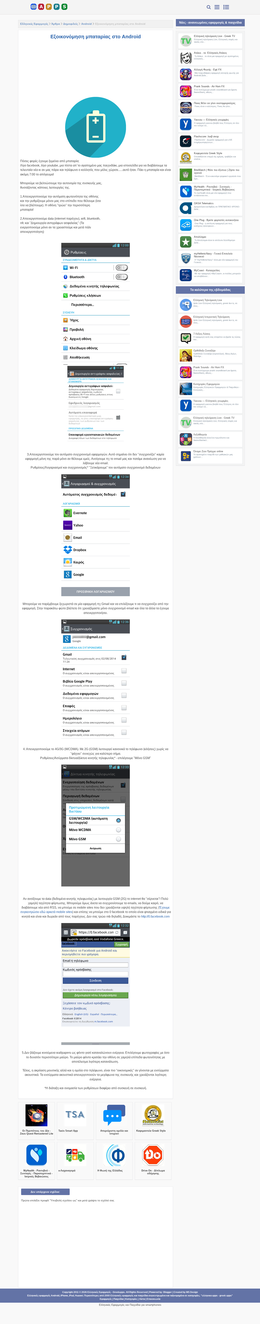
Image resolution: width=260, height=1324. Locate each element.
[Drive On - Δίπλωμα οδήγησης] (153, 1166)
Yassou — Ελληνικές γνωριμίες (211, 119)
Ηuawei (79, 1295)
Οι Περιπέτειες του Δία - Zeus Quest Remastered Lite (36, 1132)
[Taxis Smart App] (75, 1126)
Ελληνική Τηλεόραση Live (207, 300)
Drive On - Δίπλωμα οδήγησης (153, 1172)
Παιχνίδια (118, 1299)
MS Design (192, 1292)
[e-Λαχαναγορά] (75, 1166)
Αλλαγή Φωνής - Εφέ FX (208, 69)
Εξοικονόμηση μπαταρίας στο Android (95, 36)
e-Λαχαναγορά (66, 1170)
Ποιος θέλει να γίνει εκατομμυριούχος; (215, 103)
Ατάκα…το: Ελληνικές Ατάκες (210, 52)
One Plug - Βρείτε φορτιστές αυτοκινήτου (216, 220)
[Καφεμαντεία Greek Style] (153, 1126)
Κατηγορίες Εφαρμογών (206, 384)
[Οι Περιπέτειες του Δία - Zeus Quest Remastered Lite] (36, 1126)
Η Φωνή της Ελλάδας (110, 1170)
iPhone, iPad (67, 1295)
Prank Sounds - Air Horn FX (209, 86)
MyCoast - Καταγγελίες (207, 270)
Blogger (167, 1292)
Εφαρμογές (106, 1299)
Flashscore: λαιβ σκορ (206, 136)
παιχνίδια (143, 1295)
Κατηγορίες (131, 1299)
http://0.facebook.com (155, 916)
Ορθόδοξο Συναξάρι (204, 350)
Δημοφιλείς (70, 23)
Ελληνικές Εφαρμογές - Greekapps (106, 1292)
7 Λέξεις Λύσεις (201, 333)
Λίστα (142, 1299)
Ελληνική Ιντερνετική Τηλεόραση (211, 316)
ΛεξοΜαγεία (200, 434)
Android (86, 23)
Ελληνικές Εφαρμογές (34, 23)
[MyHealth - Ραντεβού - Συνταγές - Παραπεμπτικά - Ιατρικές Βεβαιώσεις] (36, 1166)
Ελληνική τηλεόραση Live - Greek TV (214, 36)
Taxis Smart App (68, 1130)
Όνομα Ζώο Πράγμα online (208, 451)
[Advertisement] (95, 70)
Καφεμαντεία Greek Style (151, 1130)
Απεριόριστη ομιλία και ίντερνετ (114, 1132)
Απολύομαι (200, 236)
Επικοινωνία (153, 1299)
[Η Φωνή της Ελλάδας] (114, 1166)
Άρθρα (55, 23)
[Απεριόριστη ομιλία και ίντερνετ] (114, 1126)
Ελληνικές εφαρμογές (121, 1295)
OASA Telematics (204, 203)
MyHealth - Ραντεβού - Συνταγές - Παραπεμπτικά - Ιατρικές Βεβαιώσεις (36, 1173)
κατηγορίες (194, 1295)
